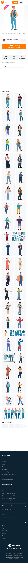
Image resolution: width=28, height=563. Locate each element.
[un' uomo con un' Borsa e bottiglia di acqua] (8, 434)
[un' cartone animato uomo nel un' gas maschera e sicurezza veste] (7, 544)
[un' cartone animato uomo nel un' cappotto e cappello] (19, 542)
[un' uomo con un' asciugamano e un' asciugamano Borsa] (7, 449)
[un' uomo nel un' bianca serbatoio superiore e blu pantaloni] (7, 192)
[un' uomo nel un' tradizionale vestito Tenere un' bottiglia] (6, 525)
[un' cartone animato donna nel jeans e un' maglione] (8, 225)
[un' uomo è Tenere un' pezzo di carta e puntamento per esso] (8, 419)
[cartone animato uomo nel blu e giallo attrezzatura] (7, 240)
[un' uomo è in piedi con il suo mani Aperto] (8, 463)
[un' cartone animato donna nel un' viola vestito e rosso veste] (19, 301)
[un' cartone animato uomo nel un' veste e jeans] (7, 101)
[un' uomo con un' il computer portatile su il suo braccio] (8, 272)
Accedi (21, 2)
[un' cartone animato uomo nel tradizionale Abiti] (7, 373)
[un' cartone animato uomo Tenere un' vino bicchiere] (7, 500)
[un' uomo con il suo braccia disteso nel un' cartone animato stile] (8, 304)
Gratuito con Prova (14, 46)
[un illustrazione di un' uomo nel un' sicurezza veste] (8, 345)
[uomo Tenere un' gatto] (17, 460)
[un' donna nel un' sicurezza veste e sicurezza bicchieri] (7, 258)
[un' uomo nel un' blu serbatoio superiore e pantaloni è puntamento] (19, 256)
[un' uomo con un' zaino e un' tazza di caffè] (19, 161)
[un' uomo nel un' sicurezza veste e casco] (8, 209)
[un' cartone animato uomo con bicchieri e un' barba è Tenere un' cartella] (8, 131)
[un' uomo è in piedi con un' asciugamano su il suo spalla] (19, 448)
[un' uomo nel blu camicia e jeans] (17, 146)
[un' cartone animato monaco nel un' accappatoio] (8, 359)
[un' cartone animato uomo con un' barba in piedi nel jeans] (8, 161)
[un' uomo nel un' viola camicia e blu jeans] (8, 116)
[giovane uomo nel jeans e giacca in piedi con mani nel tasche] (7, 145)
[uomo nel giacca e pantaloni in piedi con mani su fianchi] (8, 391)
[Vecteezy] (2, 2)
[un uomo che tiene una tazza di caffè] (7, 288)
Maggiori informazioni (8, 66)
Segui (23, 41)
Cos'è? (14, 62)
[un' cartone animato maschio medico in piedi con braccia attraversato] (8, 485)
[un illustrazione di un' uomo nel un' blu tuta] (8, 330)
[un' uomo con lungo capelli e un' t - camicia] (18, 241)
